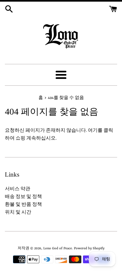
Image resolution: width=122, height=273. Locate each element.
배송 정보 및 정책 (23, 196)
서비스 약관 (17, 189)
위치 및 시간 (18, 212)
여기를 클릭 (100, 130)
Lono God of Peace (57, 248)
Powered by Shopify (89, 248)
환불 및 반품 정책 (23, 204)
